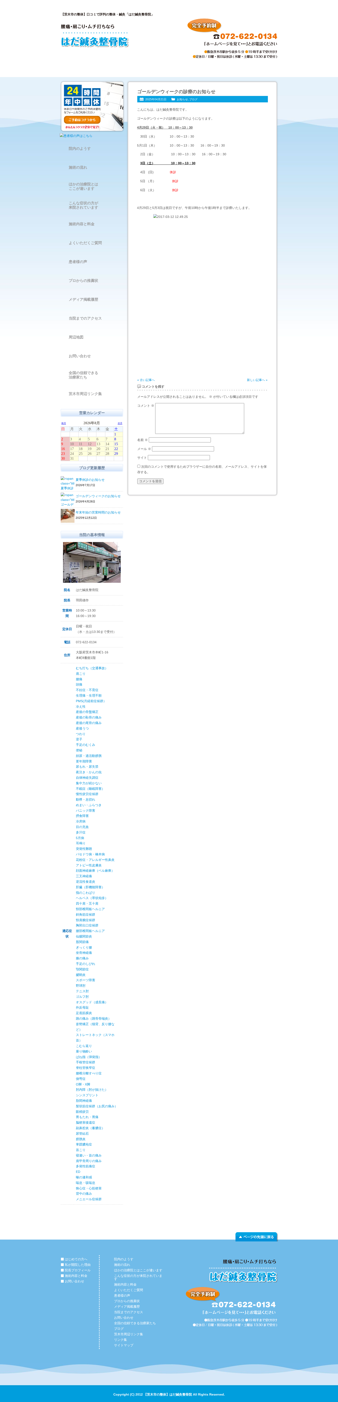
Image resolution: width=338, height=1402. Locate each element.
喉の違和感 (84, 1177)
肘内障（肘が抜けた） (92, 1089)
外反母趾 (82, 1007)
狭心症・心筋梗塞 (89, 1188)
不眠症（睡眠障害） (90, 788)
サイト (142, 457)
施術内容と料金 (213, 70)
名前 (142, 440)
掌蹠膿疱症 (84, 1144)
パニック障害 (85, 810)
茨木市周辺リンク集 (85, 394)
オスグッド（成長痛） (92, 1002)
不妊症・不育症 (87, 690)
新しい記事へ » (257, 380)
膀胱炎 (81, 1139)
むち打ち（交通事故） (92, 668)
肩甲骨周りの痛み (89, 1161)
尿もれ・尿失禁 (87, 766)
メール (144, 449)
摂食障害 (82, 816)
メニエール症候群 (89, 1199)
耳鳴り (81, 843)
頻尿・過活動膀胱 (89, 756)
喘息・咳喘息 (85, 1183)
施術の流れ (78, 167)
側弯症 (81, 1079)
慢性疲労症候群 (87, 794)
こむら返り (84, 1046)
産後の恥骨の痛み (89, 717)
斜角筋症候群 (85, 914)
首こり (81, 1150)
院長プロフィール (169, 70)
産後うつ (82, 728)
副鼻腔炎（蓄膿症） (90, 1128)
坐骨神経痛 (84, 953)
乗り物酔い (84, 1051)
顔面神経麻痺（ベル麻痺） (95, 870)
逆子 (79, 739)
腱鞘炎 (81, 975)
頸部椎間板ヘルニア (90, 909)
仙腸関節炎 (84, 936)
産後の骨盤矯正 (87, 712)
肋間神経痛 (84, 1100)
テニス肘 (82, 991)
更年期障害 (84, 761)
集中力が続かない (89, 783)
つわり (81, 734)
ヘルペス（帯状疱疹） (92, 898)
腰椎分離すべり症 (89, 1073)
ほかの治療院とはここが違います (83, 186)
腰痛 (79, 679)
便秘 (79, 750)
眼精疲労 (82, 1112)
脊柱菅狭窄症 (85, 1068)
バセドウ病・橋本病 (90, 854)
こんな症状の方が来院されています (83, 205)
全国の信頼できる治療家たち (83, 375)
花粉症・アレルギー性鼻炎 (95, 860)
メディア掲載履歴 (83, 299)
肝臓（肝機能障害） (90, 887)
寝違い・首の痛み (89, 1155)
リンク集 (120, 1339)
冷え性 (81, 706)
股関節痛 (82, 942)
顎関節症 (82, 969)
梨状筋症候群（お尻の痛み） (97, 1106)
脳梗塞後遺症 (85, 1122)
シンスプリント (87, 1095)
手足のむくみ (85, 745)
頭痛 (79, 684)
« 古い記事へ (146, 380)
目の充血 (82, 827)
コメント (145, 405)
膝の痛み (82, 958)
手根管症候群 (85, 1062)
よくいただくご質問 (85, 243)
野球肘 (81, 985)
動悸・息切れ (85, 799)
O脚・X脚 (83, 1084)
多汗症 (81, 832)
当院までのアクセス (85, 318)
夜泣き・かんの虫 (89, 772)
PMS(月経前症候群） (91, 701)
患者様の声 (78, 262)
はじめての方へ (82, 70)
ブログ (193, 99)
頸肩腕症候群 (85, 920)
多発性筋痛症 (85, 1166)
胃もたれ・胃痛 (87, 1117)
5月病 (80, 838)
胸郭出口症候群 (87, 925)
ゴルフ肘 (82, 996)
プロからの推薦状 (83, 281)
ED (78, 1172)
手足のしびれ (85, 964)
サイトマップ (123, 1345)
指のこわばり (85, 892)
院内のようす (80, 148)
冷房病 (81, 821)
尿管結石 (82, 1133)
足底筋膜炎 (84, 1013)
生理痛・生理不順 (89, 695)
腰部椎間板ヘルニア (90, 931)
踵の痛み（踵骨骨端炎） (93, 1018)
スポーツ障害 (85, 980)
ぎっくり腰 (84, 947)
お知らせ (182, 99)
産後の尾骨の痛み (89, 723)
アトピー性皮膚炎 (89, 865)
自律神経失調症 (87, 777)
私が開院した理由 (125, 70)
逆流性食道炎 (85, 881)
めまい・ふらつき (89, 805)
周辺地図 (76, 337)
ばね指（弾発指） (89, 1057)
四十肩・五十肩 (87, 903)
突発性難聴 (84, 849)
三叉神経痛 (84, 876)
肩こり (81, 673)
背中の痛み (84, 1193)
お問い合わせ (256, 70)
